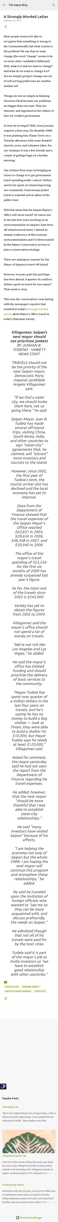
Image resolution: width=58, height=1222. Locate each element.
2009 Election (12, 987)
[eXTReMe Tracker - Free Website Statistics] (3, 1088)
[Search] (54, 5)
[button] (5, 27)
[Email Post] (5, 983)
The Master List (10, 1107)
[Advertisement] (29, 1052)
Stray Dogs (40, 991)
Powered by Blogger (30, 1217)
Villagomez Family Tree (14, 1156)
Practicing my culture (13, 1185)
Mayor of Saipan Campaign (18, 991)
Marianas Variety (30, 987)
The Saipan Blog (18, 5)
